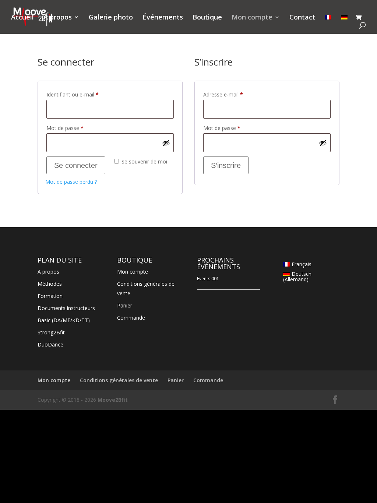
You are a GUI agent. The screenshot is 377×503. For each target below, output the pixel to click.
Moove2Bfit (113, 399)
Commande (131, 317)
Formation (50, 295)
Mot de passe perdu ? (71, 181)
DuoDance (50, 344)
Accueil (22, 17)
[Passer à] (328, 24)
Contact (302, 17)
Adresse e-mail (236, 94)
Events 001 (208, 278)
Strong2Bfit (51, 332)
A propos (57, 17)
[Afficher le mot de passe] (166, 143)
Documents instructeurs (66, 308)
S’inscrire (226, 165)
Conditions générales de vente (119, 380)
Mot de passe (77, 127)
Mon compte (252, 17)
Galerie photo (111, 17)
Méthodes (50, 283)
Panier (124, 305)
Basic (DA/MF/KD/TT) (64, 320)
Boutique (207, 17)
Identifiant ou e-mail (85, 94)
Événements (162, 17)
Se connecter (76, 165)
